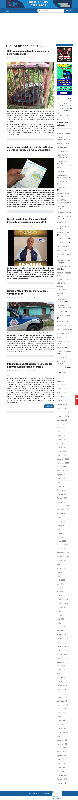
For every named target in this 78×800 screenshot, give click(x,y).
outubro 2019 (62, 701)
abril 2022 (61, 584)
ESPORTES (61, 247)
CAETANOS (61, 171)
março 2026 (61, 400)
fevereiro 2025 (62, 451)
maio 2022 (61, 580)
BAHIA (59, 147)
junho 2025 (61, 436)
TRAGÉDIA (61, 357)
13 (66, 106)
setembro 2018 (62, 752)
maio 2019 (61, 720)
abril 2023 (61, 537)
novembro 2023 (63, 510)
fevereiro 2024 (62, 498)
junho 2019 (61, 717)
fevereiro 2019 (62, 732)
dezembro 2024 (63, 459)
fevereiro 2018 (62, 779)
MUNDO (60, 326)
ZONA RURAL (62, 368)
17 (60, 108)
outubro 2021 (62, 607)
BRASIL (59, 167)
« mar (59, 116)
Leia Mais (49, 406)
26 (65, 111)
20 (67, 108)
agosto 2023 (61, 521)
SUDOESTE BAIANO (64, 351)
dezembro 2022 (63, 553)
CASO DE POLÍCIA (63, 181)
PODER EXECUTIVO (64, 341)
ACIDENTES (61, 133)
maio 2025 (61, 439)
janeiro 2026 (61, 408)
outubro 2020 (62, 654)
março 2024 (61, 494)
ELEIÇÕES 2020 (63, 226)
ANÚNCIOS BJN (63, 143)
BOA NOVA (61, 151)
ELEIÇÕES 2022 (63, 233)
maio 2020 (61, 674)
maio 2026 (61, 393)
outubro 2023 (62, 514)
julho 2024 (61, 478)
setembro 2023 (62, 518)
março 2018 (61, 775)
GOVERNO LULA (63, 293)
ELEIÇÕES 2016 (62, 222)
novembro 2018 (62, 744)
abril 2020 (61, 678)
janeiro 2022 (61, 596)
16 (58, 108)
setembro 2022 (62, 564)
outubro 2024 (62, 467)
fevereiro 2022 (62, 592)
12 (64, 106)
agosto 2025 (61, 428)
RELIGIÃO (60, 347)
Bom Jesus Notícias (14, 58)
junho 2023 (61, 529)
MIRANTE (60, 322)
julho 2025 (61, 432)
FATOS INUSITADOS (64, 254)
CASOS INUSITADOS (64, 188)
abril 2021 (60, 631)
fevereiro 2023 (62, 545)
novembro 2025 (63, 416)
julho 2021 (61, 619)
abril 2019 (60, 724)
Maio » (68, 116)
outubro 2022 (62, 560)
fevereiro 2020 (62, 685)
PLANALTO (61, 333)
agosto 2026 (61, 381)
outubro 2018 (62, 748)
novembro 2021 (62, 603)
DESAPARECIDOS (63, 212)
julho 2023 (61, 525)
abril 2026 (61, 397)
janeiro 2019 (61, 736)
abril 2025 (61, 443)
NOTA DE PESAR (63, 330)
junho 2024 (61, 482)
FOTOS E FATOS (63, 279)
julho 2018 (61, 759)
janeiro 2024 (61, 502)
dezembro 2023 (63, 506)
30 (58, 113)
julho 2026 (61, 385)
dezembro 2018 (62, 740)
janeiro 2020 (61, 689)
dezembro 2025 (63, 412)
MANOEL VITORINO (64, 316)
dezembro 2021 (62, 599)
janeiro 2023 (61, 549)
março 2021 (61, 635)
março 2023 (61, 541)
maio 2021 (61, 627)
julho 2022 (61, 572)
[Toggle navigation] (7, 11)
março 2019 (61, 728)
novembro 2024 (63, 463)
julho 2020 (61, 666)
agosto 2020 (61, 662)
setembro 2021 (62, 611)
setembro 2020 (62, 658)
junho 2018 (61, 763)
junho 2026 (61, 389)
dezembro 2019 (62, 693)
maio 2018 (61, 767)
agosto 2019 (61, 709)
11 (62, 106)
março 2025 (61, 447)
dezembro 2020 (63, 646)
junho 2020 (61, 670)
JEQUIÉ (60, 312)
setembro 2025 (62, 424)
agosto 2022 (61, 568)
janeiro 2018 (61, 783)
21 (69, 108)
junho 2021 (61, 623)
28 (69, 111)
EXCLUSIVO (61, 250)
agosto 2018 (61, 756)
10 (60, 106)
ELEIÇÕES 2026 (63, 243)
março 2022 (61, 588)
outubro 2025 (62, 420)
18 (62, 108)
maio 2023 (61, 533)
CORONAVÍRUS (62, 206)
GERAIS (60, 283)
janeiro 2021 (61, 642)
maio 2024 (61, 486)
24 (60, 111)
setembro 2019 (62, 705)
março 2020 (61, 681)
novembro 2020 (63, 650)
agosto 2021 (61, 615)
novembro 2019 (62, 697)
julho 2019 (61, 713)
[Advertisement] (39, 27)
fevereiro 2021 (62, 639)
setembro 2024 (62, 471)
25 (63, 111)
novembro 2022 (63, 557)
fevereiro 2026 (62, 404)
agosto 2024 (61, 475)
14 (69, 106)
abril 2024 (61, 490)
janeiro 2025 (61, 455)
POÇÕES (60, 337)
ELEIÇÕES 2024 (63, 239)
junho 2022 (61, 576)
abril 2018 (60, 771)
